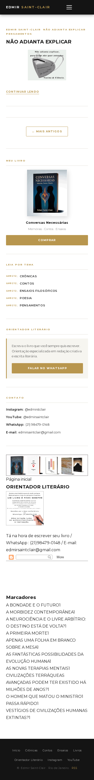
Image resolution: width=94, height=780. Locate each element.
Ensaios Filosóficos (38, 291)
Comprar (47, 240)
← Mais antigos (47, 131)
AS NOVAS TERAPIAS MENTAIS (38, 668)
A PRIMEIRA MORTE (27, 633)
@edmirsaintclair (36, 417)
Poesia (26, 298)
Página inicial (19, 479)
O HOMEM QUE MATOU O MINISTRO (44, 696)
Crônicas (28, 276)
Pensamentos (32, 305)
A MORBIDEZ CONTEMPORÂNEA (40, 612)
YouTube (73, 760)
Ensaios (62, 750)
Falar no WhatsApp (47, 368)
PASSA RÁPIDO (22, 703)
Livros (77, 750)
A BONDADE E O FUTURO (33, 605)
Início (16, 750)
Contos (27, 283)
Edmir (28, 7)
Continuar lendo (22, 91)
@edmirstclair (35, 409)
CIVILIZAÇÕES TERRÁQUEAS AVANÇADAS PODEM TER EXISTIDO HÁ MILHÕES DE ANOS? (46, 682)
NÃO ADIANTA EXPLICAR (38, 42)
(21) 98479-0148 (38, 424)
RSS (74, 768)
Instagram (55, 760)
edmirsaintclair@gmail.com (40, 432)
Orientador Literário (29, 760)
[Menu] (69, 7)
